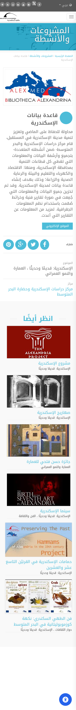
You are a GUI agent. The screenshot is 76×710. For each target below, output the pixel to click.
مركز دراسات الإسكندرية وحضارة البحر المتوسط (40, 291)
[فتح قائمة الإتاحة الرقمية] (65, 699)
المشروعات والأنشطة (41, 56)
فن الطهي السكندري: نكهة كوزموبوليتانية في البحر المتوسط (43, 621)
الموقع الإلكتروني (57, 226)
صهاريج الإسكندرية (53, 412)
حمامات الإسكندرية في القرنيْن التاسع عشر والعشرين (39, 565)
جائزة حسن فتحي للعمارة (48, 461)
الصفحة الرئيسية (64, 56)
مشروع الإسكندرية (54, 363)
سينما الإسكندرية (55, 511)
